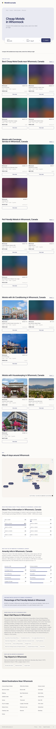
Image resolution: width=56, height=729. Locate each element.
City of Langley (5, 703)
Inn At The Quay (5, 87)
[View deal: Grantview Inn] (14, 188)
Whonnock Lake (23, 707)
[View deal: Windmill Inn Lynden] (41, 154)
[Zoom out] (52, 462)
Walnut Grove (5, 707)
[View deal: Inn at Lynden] (14, 422)
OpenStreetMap (48, 495)
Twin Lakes (40, 703)
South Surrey (41, 696)
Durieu (3, 714)
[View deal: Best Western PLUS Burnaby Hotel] (14, 154)
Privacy (35, 726)
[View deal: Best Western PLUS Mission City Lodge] (14, 266)
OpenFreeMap (32, 495)
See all (51, 61)
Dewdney (40, 710)
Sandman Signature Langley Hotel (36, 87)
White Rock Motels (24, 686)
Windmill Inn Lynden (33, 167)
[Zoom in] (52, 460)
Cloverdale (40, 689)
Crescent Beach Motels (7, 686)
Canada (11, 10)
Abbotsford (40, 707)
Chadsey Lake (5, 710)
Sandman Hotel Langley (7, 401)
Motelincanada (10, 3)
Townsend (22, 700)
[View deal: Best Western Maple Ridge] (41, 310)
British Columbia (17, 10)
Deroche (22, 710)
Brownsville (22, 689)
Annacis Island (41, 686)
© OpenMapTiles (38, 495)
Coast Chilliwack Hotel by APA (8, 245)
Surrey (3, 700)
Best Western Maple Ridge (34, 323)
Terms (40, 726)
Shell (21, 696)
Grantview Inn (5, 200)
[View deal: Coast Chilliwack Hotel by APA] (14, 232)
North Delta (40, 693)
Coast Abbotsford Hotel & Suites (36, 120)
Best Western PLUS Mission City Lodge (10, 278)
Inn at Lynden (5, 434)
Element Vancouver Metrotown (35, 401)
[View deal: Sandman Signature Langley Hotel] (41, 74)
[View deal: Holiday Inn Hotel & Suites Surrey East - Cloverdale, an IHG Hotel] (14, 310)
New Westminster (24, 693)
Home (7, 10)
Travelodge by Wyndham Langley (9, 120)
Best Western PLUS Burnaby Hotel (9, 167)
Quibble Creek (5, 696)
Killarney (4, 693)
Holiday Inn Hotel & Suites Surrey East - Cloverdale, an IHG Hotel (16, 323)
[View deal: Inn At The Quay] (14, 74)
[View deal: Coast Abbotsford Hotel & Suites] (41, 108)
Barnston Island (5, 689)
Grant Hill (40, 700)
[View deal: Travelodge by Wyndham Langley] (14, 108)
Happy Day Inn (32, 245)
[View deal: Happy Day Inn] (41, 232)
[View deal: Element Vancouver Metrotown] (41, 388)
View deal (14, 94)
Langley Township (24, 703)
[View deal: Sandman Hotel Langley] (14, 388)
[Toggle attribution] (52, 496)
